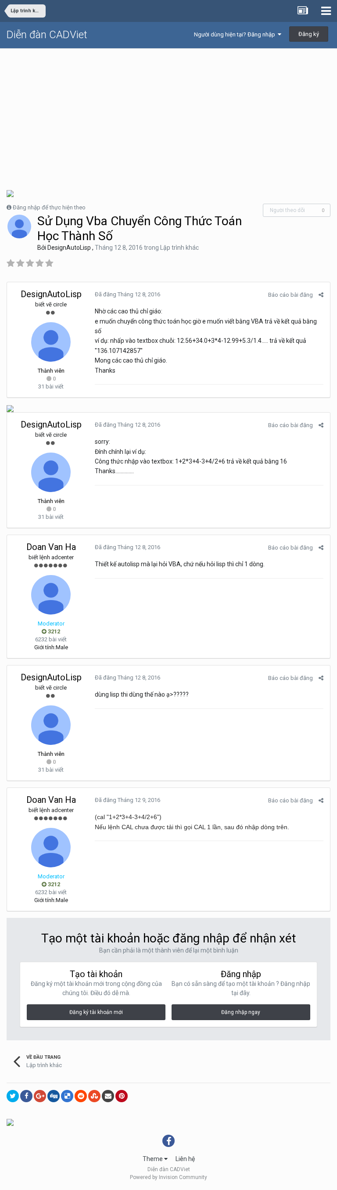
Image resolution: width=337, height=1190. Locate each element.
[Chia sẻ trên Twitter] (13, 1096)
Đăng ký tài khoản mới (96, 1012)
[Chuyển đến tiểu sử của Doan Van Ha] (51, 595)
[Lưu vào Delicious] (67, 1096)
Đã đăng (127, 294)
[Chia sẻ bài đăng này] (321, 294)
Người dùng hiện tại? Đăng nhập (236, 34)
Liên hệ (185, 1158)
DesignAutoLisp (69, 247)
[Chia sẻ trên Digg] (53, 1096)
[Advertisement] (168, 114)
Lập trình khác (179, 247)
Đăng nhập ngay (240, 1012)
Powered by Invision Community (168, 1177)
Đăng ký (308, 34)
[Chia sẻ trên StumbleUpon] (94, 1096)
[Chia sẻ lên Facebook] (26, 1096)
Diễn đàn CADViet (47, 35)
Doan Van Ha (51, 547)
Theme (153, 1158)
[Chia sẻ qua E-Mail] (108, 1096)
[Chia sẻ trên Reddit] (81, 1096)
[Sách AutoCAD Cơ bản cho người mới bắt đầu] (10, 1121)
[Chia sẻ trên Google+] (40, 1096)
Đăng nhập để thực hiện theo (49, 207)
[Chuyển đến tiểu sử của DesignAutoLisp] (19, 226)
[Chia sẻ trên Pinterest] (121, 1096)
